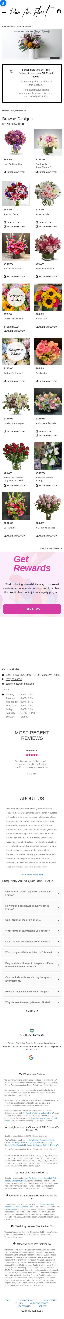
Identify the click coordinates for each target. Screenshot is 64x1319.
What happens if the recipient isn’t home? (28, 952)
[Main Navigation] (4, 11)
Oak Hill (46, 1145)
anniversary (38, 1118)
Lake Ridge (15, 1143)
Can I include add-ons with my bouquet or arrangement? (28, 979)
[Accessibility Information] (3, 3)
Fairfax (52, 1140)
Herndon (8, 1145)
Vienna (29, 1145)
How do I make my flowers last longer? (27, 991)
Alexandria (44, 1140)
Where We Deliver (34, 1074)
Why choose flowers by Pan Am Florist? (27, 1002)
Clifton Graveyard (11, 1209)
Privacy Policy (50, 1300)
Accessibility (24, 1306)
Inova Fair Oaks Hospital (33, 1178)
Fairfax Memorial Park (24, 1207)
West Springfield (19, 1145)
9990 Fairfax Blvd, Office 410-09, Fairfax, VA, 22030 (33, 675)
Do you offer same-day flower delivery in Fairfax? (28, 893)
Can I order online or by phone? (23, 920)
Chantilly (48, 1143)
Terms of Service (26, 1300)
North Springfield (28, 1143)
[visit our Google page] (31, 1057)
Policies (18, 1303)
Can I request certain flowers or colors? (27, 941)
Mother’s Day (46, 1113)
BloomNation (49, 1043)
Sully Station (34, 1140)
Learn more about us (31, 874)
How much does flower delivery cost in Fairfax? (27, 908)
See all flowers (12, 124)
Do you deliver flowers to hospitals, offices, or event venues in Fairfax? (29, 965)
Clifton (7, 1143)
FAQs (8, 1300)
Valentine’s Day (32, 1113)
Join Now (32, 609)
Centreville (39, 1143)
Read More (31, 1011)
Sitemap (42, 1306)
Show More (32, 774)
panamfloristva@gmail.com (20, 683)
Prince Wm (54, 1145)
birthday (47, 1118)
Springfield (37, 1145)
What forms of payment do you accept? (27, 931)
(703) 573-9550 (14, 679)
